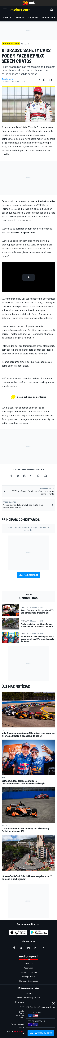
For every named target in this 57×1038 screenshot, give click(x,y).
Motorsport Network (23, 1031)
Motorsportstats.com (28, 981)
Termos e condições (19, 1024)
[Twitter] (18, 476)
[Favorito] (44, 80)
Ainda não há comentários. (28, 528)
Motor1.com (28, 968)
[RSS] (43, 948)
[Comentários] (51, 80)
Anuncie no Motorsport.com (28, 997)
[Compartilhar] (39, 80)
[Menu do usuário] (51, 10)
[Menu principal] (5, 10)
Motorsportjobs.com (28, 972)
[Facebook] (11, 476)
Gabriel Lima (7, 79)
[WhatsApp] (24, 476)
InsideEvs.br (29, 963)
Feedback (28, 993)
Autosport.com (28, 976)
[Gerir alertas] (45, 476)
